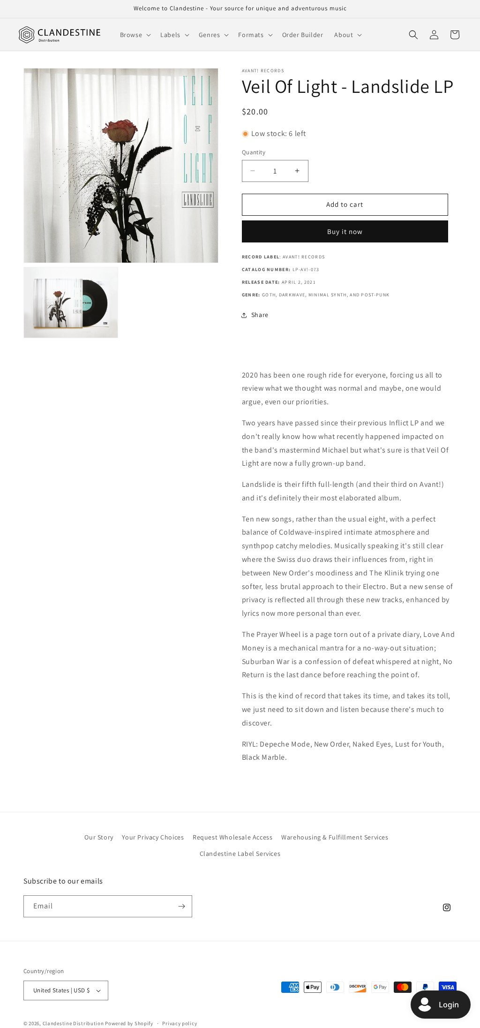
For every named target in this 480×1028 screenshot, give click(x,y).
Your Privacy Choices (153, 837)
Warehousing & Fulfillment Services (334, 837)
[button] (134, 35)
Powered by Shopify (129, 1023)
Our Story (98, 837)
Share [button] (260, 314)
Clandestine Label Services (240, 853)
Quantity (253, 152)
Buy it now (345, 231)
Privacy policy (179, 1023)
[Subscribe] (181, 906)
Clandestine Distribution (74, 1023)
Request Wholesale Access (232, 837)
